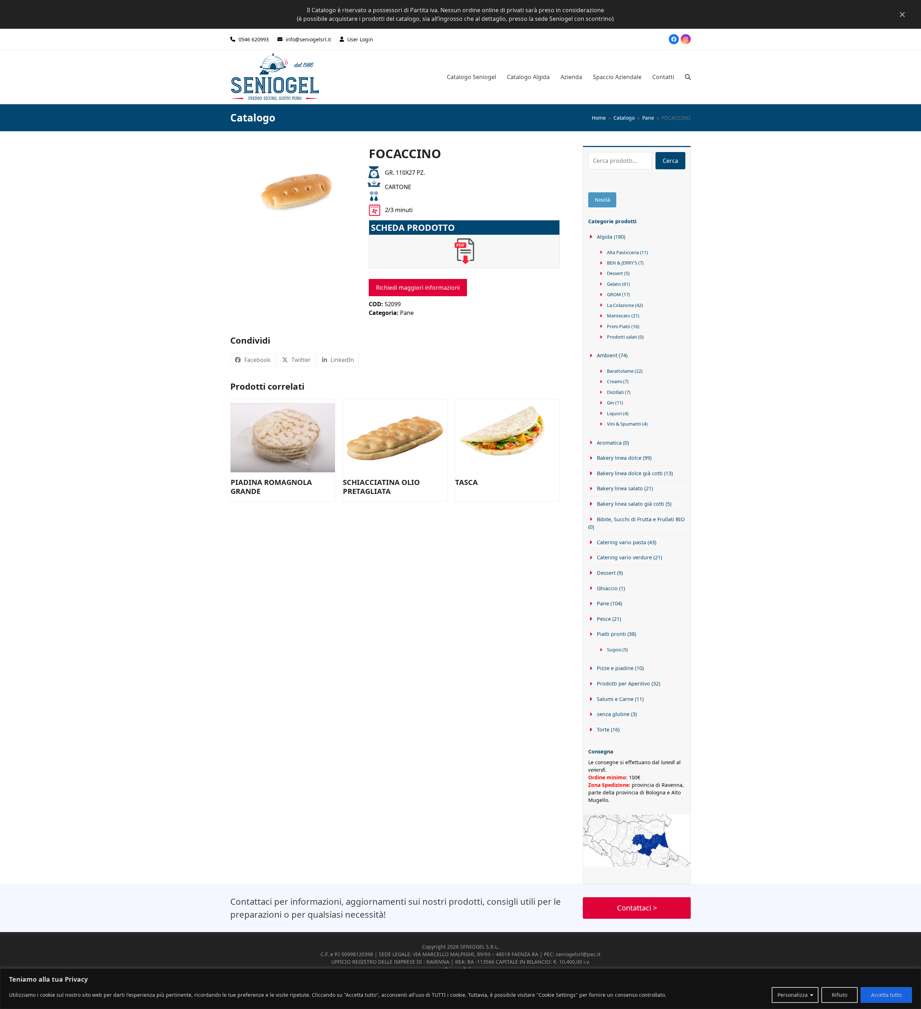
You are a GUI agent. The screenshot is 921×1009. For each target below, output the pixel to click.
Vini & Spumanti (624, 424)
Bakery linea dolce (619, 457)
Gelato (614, 284)
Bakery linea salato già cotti (630, 503)
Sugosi (614, 649)
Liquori (614, 413)
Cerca (670, 161)
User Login (360, 39)
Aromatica (609, 442)
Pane (407, 313)
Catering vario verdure (624, 557)
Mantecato (618, 315)
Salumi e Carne (615, 699)
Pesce (604, 618)
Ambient (607, 355)
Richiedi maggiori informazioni (418, 288)
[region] (460, 988)
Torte (603, 729)
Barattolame (620, 371)
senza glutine (613, 714)
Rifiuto (839, 994)
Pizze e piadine (615, 668)
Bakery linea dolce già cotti (630, 473)
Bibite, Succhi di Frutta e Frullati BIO (641, 519)
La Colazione (620, 305)
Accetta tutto (886, 994)
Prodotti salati (622, 337)
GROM (614, 294)
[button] (688, 77)
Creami (614, 381)
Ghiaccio (607, 588)
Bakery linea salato (620, 488)
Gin (610, 402)
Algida (604, 236)
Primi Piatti (618, 326)
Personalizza (792, 994)
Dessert (615, 273)
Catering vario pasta (621, 542)
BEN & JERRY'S (622, 263)
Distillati (615, 392)
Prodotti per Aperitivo (623, 683)
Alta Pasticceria (623, 252)
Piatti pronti (611, 633)
